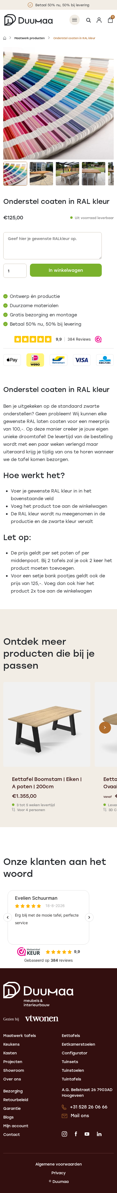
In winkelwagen (66, 270)
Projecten (12, 1061)
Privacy (58, 1172)
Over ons (12, 1079)
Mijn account (15, 1125)
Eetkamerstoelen (78, 1044)
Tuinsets (70, 1061)
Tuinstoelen (73, 1070)
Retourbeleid (15, 1099)
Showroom (13, 1070)
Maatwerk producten (29, 38)
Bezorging (13, 1091)
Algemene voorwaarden (58, 1164)
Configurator (74, 1052)
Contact (11, 1134)
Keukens (11, 1044)
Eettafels (71, 1035)
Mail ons (80, 1115)
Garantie (12, 1108)
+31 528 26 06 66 (88, 1107)
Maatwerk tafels (19, 1035)
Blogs (8, 1117)
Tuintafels (71, 1079)
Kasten (10, 1052)
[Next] (105, 728)
